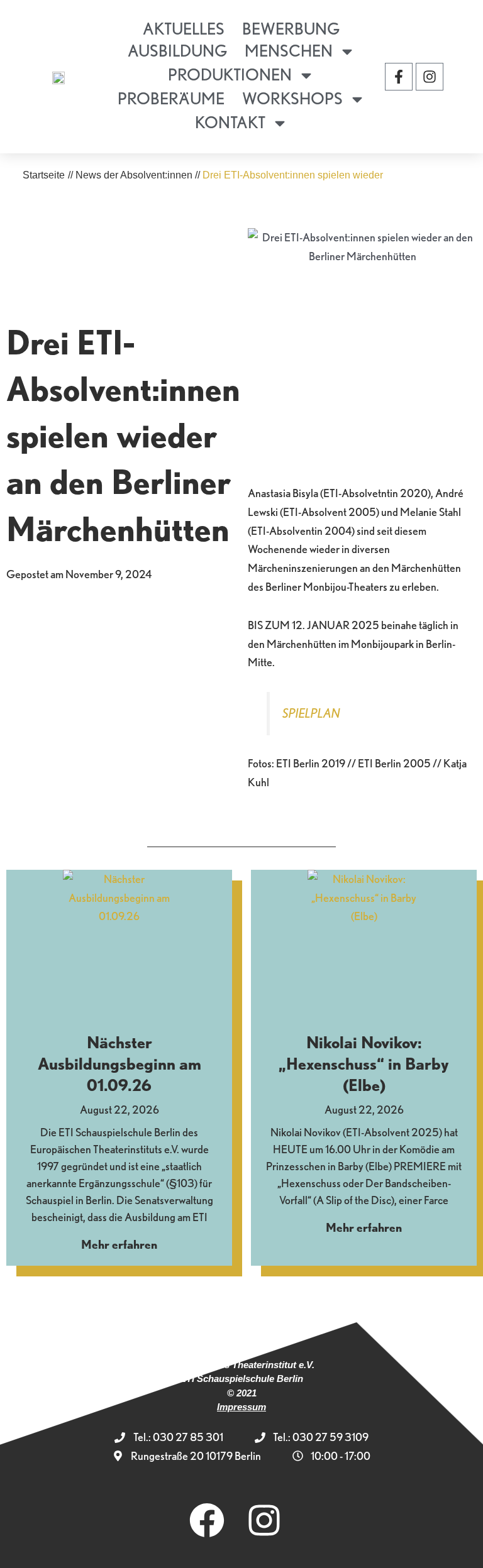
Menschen (289, 50)
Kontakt (230, 122)
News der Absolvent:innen (133, 175)
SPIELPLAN (311, 713)
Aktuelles (184, 28)
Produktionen (230, 74)
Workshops (292, 98)
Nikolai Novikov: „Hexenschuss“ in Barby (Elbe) (364, 1064)
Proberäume (171, 98)
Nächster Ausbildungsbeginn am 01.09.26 (119, 1064)
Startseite (44, 175)
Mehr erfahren (119, 1244)
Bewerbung (291, 28)
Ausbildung (177, 50)
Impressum (241, 1406)
